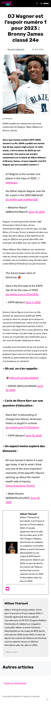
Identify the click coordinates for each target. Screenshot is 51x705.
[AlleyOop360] (7, 3)
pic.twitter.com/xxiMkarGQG (22, 199)
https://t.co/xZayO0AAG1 (23, 377)
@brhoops (11, 182)
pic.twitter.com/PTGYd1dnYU (22, 427)
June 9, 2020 (33, 302)
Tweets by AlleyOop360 (15, 683)
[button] (37, 3)
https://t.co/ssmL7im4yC (20, 485)
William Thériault (16, 49)
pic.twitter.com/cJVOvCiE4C (22, 294)
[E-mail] (7, 589)
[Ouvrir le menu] (47, 699)
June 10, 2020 (36, 211)
